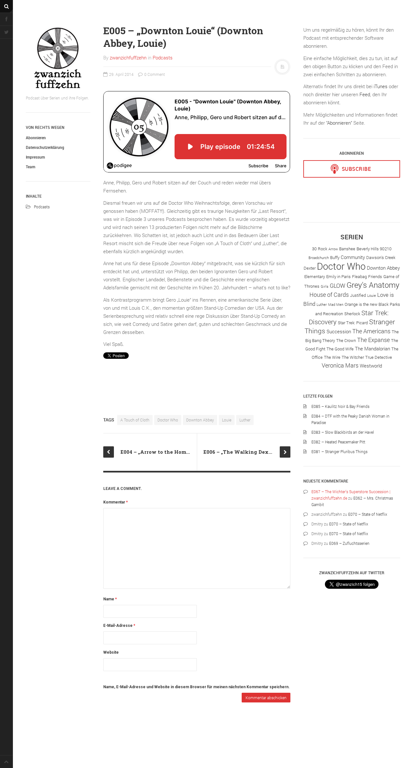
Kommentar (115, 502)
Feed (364, 94)
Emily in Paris (338, 276)
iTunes (381, 86)
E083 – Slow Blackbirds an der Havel (342, 432)
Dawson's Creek (380, 257)
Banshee (347, 249)
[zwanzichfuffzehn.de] (58, 58)
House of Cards (329, 294)
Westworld (371, 365)
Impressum (35, 157)
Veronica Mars (340, 365)
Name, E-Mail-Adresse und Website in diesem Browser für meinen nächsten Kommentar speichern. (196, 687)
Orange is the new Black (366, 304)
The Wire (332, 357)
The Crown (346, 340)
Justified (358, 295)
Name (110, 599)
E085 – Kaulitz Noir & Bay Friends (340, 406)
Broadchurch (318, 257)
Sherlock (352, 314)
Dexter (310, 268)
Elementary (314, 276)
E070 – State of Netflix (367, 514)
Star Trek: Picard (353, 323)
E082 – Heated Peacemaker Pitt (338, 441)
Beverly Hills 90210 (374, 249)
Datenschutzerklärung (45, 147)
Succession (339, 331)
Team (30, 166)
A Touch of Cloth (134, 419)
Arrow (333, 249)
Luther (244, 419)
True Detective (378, 357)
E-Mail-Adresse (119, 625)
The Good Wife (340, 349)
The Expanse (373, 340)
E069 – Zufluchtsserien (349, 543)
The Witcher (353, 357)
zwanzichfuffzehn (128, 57)
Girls (324, 286)
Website (111, 652)
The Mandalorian (372, 348)
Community (353, 257)
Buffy (334, 257)
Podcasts (42, 206)
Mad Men (335, 304)
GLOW (337, 285)
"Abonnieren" (339, 122)
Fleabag (359, 276)
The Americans (371, 331)
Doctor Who (167, 419)
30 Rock (319, 249)
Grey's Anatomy (373, 285)
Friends (375, 276)
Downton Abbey (200, 419)
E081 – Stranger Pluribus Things (339, 451)
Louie (226, 419)
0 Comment (154, 74)
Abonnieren (36, 137)
